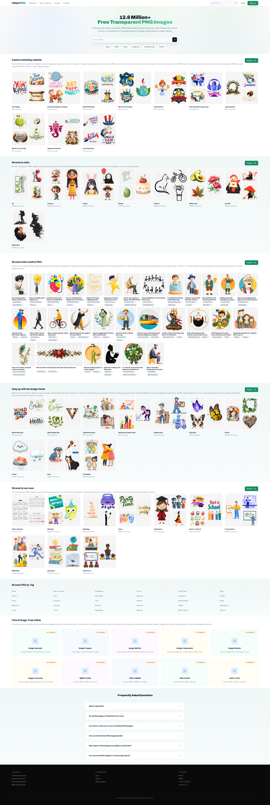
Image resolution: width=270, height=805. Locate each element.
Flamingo (140, 596)
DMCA (181, 779)
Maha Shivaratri (168, 337)
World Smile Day (88, 107)
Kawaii (120, 203)
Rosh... (73, 337)
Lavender (56, 601)
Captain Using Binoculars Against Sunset (19, 334)
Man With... (207, 305)
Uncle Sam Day (88, 148)
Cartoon (50, 203)
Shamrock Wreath (130, 375)
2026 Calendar (17, 529)
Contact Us (183, 785)
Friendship (87, 474)
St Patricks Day (129, 372)
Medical (139, 601)
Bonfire (161, 47)
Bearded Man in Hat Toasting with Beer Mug (209, 299)
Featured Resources (19, 782)
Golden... (91, 305)
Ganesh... (108, 372)
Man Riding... (53, 340)
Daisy (222, 591)
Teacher (57, 3)
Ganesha (108, 375)
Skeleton (140, 605)
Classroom (87, 571)
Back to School (45, 3)
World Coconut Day (19, 148)
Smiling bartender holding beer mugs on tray (228, 299)
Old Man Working (130, 305)
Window (222, 610)
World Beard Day (193, 337)
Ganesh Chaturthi (53, 148)
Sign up (253, 3)
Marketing (15, 571)
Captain (24, 337)
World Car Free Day (125, 107)
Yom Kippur (16, 107)
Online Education (89, 432)
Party (120, 529)
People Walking (148, 305)
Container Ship (143, 337)
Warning (139, 610)
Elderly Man (242, 305)
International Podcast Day (199, 107)
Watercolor (193, 203)
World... (15, 337)
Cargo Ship (154, 337)
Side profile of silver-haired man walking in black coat (37, 334)
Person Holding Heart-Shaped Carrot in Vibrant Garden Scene (75, 299)
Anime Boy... (17, 302)
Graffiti (222, 596)
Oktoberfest (158, 107)
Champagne (99, 591)
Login (97, 775)
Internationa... (130, 302)
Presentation (230, 529)
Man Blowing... (83, 337)
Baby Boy (172, 305)
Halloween (33, 3)
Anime (85, 203)
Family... (237, 337)
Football (66, 3)
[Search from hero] (174, 39)
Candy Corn (136, 47)
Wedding (86, 529)
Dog (48, 474)
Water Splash (183, 610)
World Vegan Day (53, 432)
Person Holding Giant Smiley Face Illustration (37, 299)
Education (51, 571)
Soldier (180, 605)
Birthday (50, 529)
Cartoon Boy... (110, 302)
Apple (108, 47)
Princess (56, 605)
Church (139, 591)
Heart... (50, 305)
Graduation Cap (149, 47)
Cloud (14, 474)
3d (13, 203)
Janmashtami (230, 107)
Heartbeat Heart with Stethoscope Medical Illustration (54, 299)
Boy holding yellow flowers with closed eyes (19, 299)
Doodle (227, 203)
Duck (55, 596)
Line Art (156, 203)
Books (125, 47)
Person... (33, 305)
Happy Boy (108, 305)
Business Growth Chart (127, 432)
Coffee (116, 47)
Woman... (97, 337)
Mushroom (15, 605)
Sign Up (98, 779)
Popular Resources (18, 779)
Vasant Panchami (93, 302)
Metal (222, 601)
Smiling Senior (243, 302)
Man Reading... (153, 375)
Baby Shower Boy (174, 302)
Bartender (224, 305)
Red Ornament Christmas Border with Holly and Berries (56, 367)
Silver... (33, 340)
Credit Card (182, 591)
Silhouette (16, 245)
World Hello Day (17, 432)
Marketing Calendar (19, 785)
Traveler (189, 305)
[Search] (236, 3)
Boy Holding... (17, 305)
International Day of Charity (57, 107)
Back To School (195, 529)
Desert (14, 596)
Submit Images (100, 782)
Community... (147, 302)
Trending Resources (19, 775)
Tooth (14, 610)
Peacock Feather (19, 375)
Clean (19, 3)
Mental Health (183, 601)
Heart (14, 601)
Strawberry (224, 605)
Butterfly (192, 432)
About (181, 775)
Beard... (205, 337)
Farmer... (120, 340)
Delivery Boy (158, 432)
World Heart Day (53, 302)
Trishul (179, 337)
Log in (243, 3)
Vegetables (99, 610)
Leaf (96, 601)
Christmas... (42, 371)
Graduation (158, 529)
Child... (227, 337)
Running (98, 605)
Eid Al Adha (99, 596)
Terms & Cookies (185, 782)
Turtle (55, 610)
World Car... (53, 337)
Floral (227, 432)
